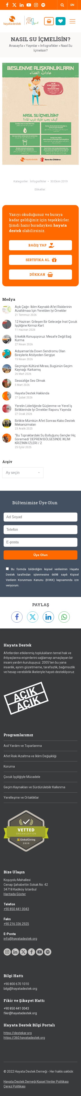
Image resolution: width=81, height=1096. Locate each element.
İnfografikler (49, 45)
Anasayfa (16, 45)
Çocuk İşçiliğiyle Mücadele (22, 777)
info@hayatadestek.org (20, 938)
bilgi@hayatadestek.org (20, 988)
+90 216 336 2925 (16, 924)
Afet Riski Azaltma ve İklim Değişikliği (30, 756)
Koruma (9, 766)
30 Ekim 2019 (59, 181)
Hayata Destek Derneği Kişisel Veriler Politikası (36, 1081)
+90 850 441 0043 (16, 909)
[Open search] (62, 5)
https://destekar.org (18, 1033)
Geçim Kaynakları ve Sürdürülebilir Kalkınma (34, 787)
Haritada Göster (15, 894)
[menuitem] (72, 5)
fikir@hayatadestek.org (20, 1013)
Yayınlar (31, 45)
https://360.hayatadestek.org (24, 1038)
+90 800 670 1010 (16, 984)
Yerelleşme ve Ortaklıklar (21, 797)
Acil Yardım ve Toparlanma (23, 746)
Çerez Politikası (14, 1086)
